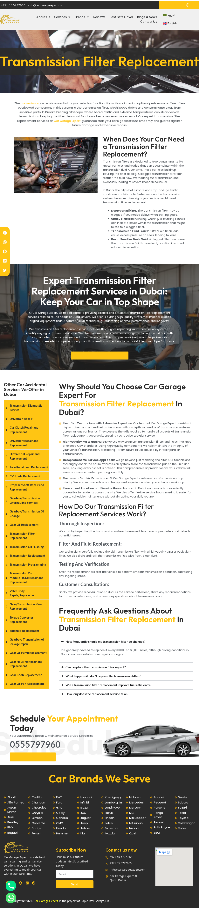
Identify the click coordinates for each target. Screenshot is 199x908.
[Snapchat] (5, 251)
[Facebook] (5, 233)
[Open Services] (69, 17)
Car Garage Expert (67, 121)
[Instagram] (5, 242)
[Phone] (11, 886)
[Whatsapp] (11, 898)
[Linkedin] (5, 261)
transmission (30, 103)
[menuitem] (169, 15)
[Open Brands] (87, 17)
